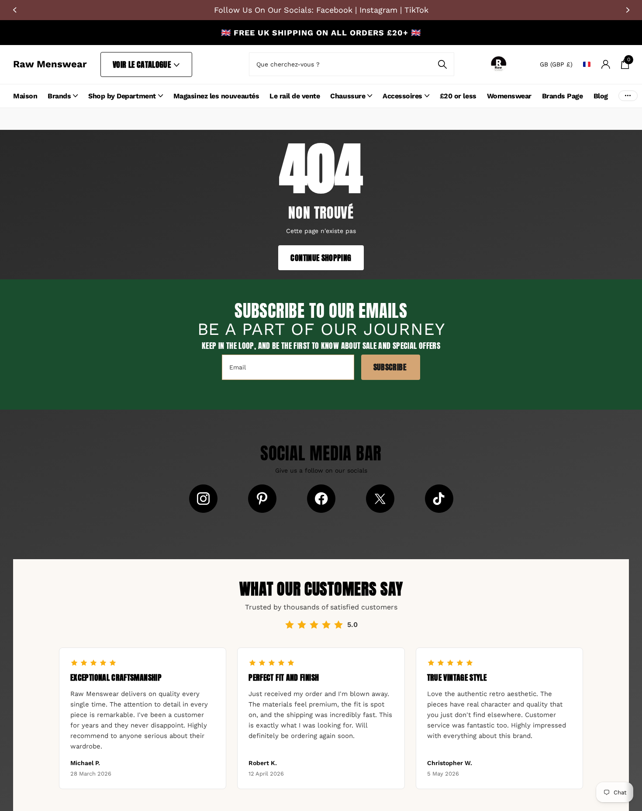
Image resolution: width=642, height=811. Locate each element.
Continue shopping (320, 258)
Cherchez (442, 64)
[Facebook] (321, 498)
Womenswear (509, 96)
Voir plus (628, 96)
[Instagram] (203, 498)
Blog (601, 96)
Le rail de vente (294, 96)
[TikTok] (439, 498)
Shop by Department (121, 96)
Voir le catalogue (143, 64)
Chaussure (347, 96)
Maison (25, 96)
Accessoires (402, 96)
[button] (14, 10)
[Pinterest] (262, 498)
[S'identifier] (605, 64)
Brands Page (562, 96)
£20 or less (458, 96)
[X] (380, 498)
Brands (59, 96)
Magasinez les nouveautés (216, 96)
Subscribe (390, 367)
